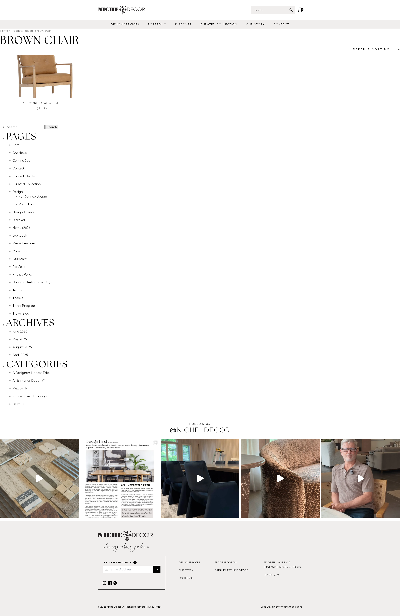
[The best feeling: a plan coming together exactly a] (200, 478)
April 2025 (20, 355)
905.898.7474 (271, 575)
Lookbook (19, 235)
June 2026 (19, 331)
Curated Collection (218, 24)
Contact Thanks (23, 176)
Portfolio (157, 24)
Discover (183, 24)
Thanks (17, 298)
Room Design (28, 204)
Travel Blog (20, 313)
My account (21, 251)
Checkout (19, 153)
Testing (17, 290)
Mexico (17, 388)
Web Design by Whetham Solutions (281, 606)
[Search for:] (25, 127)
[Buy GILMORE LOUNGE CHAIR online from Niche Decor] (44, 76)
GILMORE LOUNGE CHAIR (44, 103)
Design (17, 192)
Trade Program (23, 306)
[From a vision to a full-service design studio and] (119, 478)
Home (4, 30)
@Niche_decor (200, 428)
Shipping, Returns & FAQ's (231, 570)
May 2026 (19, 339)
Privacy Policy (22, 274)
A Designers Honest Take (31, 373)
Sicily (16, 404)
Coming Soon (22, 160)
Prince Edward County (29, 396)
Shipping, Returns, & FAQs (32, 282)
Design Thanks (23, 212)
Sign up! (156, 569)
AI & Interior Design (27, 380)
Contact (281, 24)
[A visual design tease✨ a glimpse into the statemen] (280, 478)
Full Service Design (33, 196)
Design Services (125, 24)
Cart (15, 145)
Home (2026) (21, 228)
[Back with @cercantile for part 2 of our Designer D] (39, 478)
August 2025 (22, 347)
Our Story (255, 24)
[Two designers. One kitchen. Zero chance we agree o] (360, 478)
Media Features (23, 243)
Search (291, 10)
